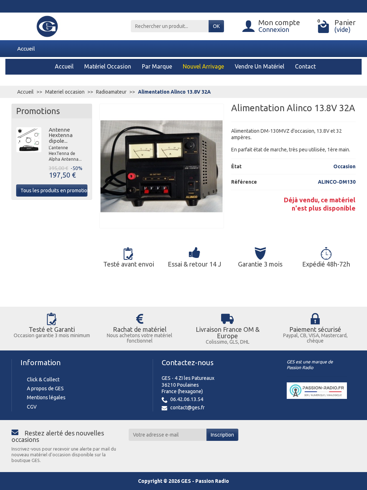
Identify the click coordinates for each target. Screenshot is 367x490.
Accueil (26, 48)
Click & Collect (43, 379)
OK (216, 26)
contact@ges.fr (187, 407)
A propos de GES (45, 388)
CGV (32, 407)
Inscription (222, 435)
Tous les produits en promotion (53, 190)
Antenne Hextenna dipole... (61, 135)
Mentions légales (46, 397)
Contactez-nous (188, 362)
